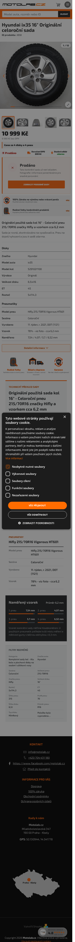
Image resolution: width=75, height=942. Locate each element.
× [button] (64, 417)
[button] (36, 523)
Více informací (14, 458)
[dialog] (36, 471)
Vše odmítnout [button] (37, 514)
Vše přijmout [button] (37, 505)
